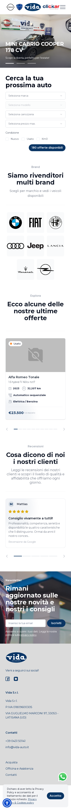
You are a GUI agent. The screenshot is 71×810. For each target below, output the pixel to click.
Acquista (11, 762)
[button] (7, 803)
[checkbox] (7, 139)
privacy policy (29, 635)
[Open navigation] (62, 7)
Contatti (11, 774)
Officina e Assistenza (19, 768)
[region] (35, 384)
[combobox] (35, 96)
